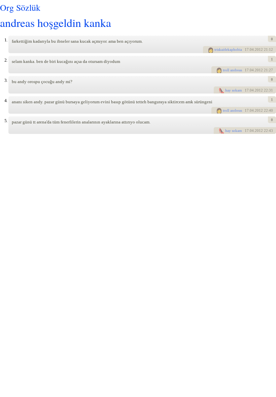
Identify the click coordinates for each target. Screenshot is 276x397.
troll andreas (232, 70)
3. (5, 80)
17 (247, 49)
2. (5, 60)
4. (5, 100)
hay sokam (233, 90)
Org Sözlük (20, 7)
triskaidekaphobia (228, 49)
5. (5, 120)
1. (5, 39)
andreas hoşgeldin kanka (55, 22)
